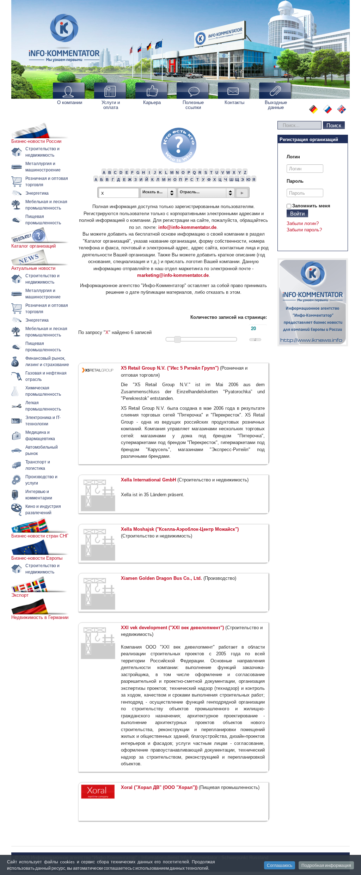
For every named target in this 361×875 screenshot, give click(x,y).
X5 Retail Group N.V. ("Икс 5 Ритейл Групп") (170, 368)
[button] (242, 193)
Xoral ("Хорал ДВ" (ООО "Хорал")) (159, 787)
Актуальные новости (33, 268)
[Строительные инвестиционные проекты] (312, 302)
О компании (69, 102)
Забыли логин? (303, 223)
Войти (297, 213)
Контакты (234, 102)
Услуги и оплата (111, 105)
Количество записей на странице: (228, 317)
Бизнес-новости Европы (36, 558)
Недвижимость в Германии (39, 617)
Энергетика (37, 193)
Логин (293, 156)
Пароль (295, 181)
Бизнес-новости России (36, 141)
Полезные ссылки (193, 105)
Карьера (152, 102)
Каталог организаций (33, 246)
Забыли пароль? (304, 229)
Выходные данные (276, 105)
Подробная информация (326, 865)
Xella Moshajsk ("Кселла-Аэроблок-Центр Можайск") (180, 529)
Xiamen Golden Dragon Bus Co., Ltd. (161, 578)
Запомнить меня (311, 205)
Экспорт (20, 595)
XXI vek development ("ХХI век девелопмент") (172, 627)
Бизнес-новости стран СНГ (39, 536)
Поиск (333, 125)
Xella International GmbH (148, 479)
